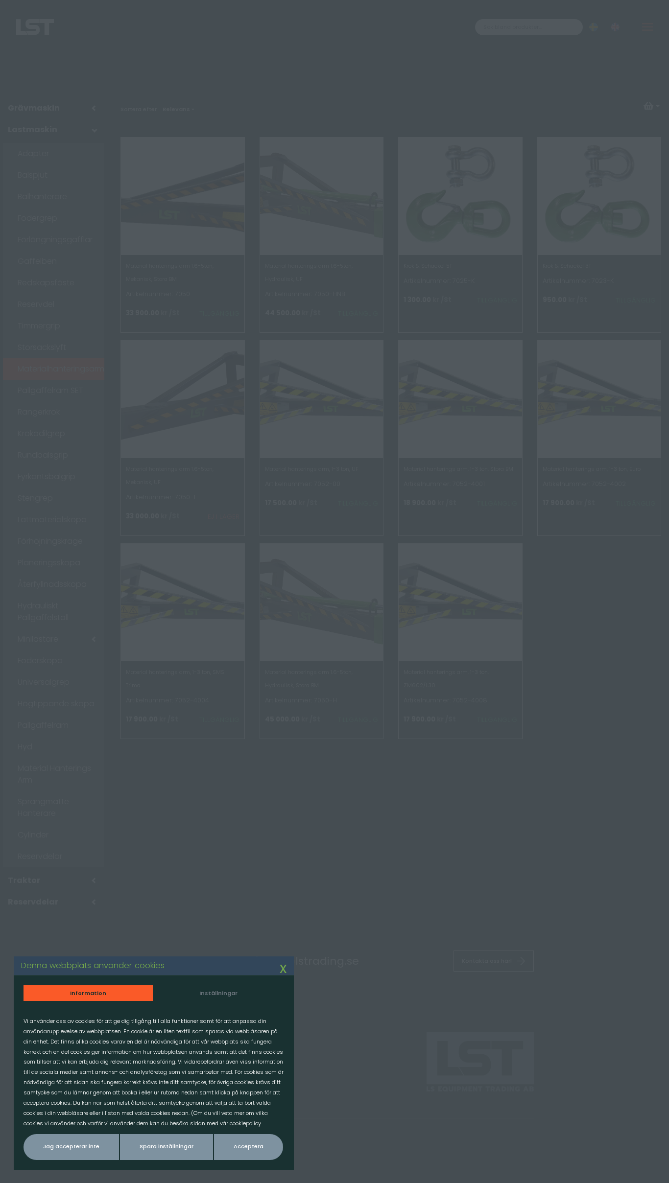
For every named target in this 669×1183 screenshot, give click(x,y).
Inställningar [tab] (218, 993)
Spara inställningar (166, 1146)
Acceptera (248, 1146)
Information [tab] (88, 993)
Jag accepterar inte (71, 1146)
